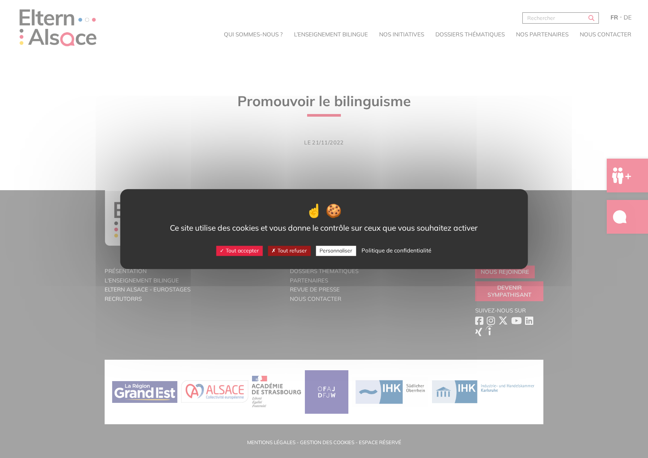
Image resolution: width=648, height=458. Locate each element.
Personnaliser (336, 250)
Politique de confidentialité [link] (396, 250)
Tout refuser (291, 250)
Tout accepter (241, 250)
